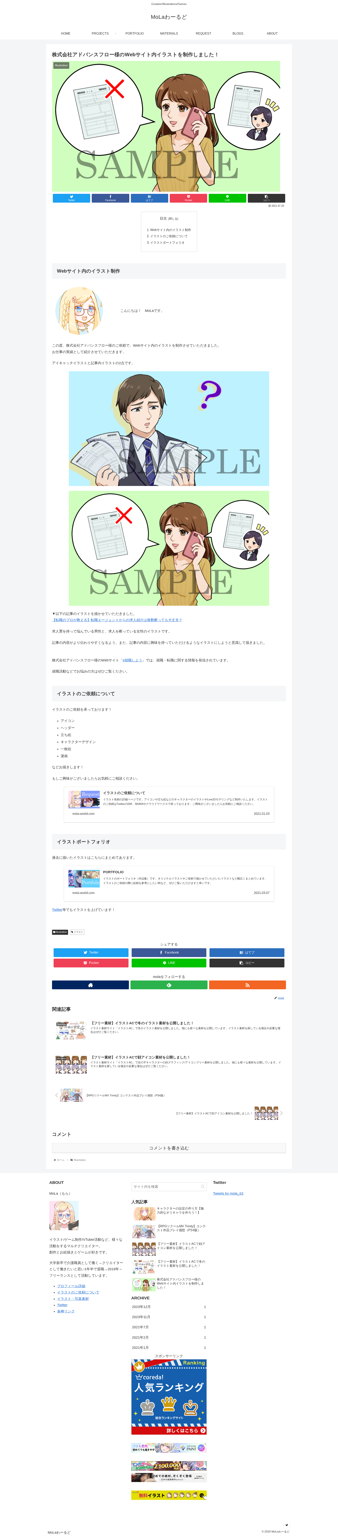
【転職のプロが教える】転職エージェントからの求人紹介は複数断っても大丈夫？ (117, 620)
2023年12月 (169, 1307)
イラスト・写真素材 (73, 1299)
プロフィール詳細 (71, 1286)
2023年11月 (169, 1317)
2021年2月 (169, 1337)
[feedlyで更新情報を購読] (168, 984)
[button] (202, 1186)
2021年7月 (169, 1327)
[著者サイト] (90, 984)
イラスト (78, 932)
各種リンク (66, 1311)
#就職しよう (132, 660)
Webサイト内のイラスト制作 (170, 230)
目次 (163, 218)
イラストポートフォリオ (167, 242)
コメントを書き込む (169, 1148)
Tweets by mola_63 (228, 1193)
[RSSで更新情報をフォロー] (247, 984)
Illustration (61, 932)
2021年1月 (169, 1348)
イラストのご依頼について (169, 236)
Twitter (57, 910)
